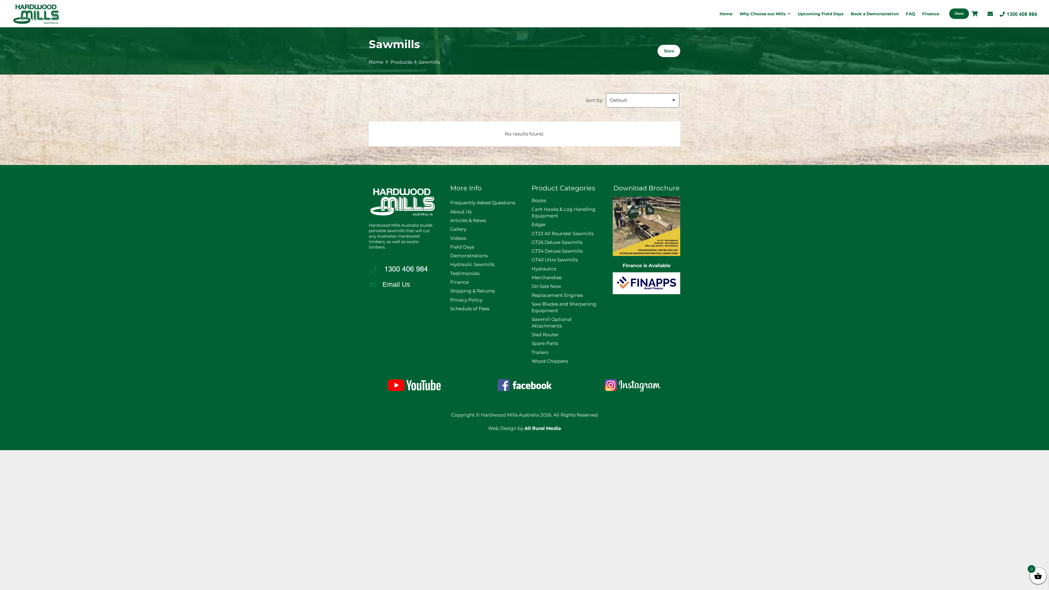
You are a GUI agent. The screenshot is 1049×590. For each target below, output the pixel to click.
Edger (539, 224)
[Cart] (975, 13)
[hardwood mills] (36, 14)
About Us (461, 211)
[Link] (990, 14)
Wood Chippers (550, 361)
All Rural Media (542, 428)
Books (539, 200)
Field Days (462, 247)
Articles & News (468, 220)
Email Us (396, 284)
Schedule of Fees (469, 308)
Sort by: (594, 100)
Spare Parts (545, 343)
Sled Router (545, 334)
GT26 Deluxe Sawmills (557, 242)
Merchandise (547, 277)
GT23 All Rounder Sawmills (563, 233)
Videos (458, 238)
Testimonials (464, 273)
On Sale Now (546, 286)
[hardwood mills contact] (1018, 13)
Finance (459, 282)
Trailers (540, 352)
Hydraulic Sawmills (472, 264)
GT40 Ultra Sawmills (555, 259)
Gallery (458, 229)
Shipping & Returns (472, 291)
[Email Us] (375, 284)
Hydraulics (544, 269)
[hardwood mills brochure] (646, 226)
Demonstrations (469, 255)
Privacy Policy (466, 300)
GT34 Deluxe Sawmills (557, 251)
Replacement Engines (557, 295)
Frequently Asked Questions (482, 202)
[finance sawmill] (646, 283)
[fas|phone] (375, 269)
